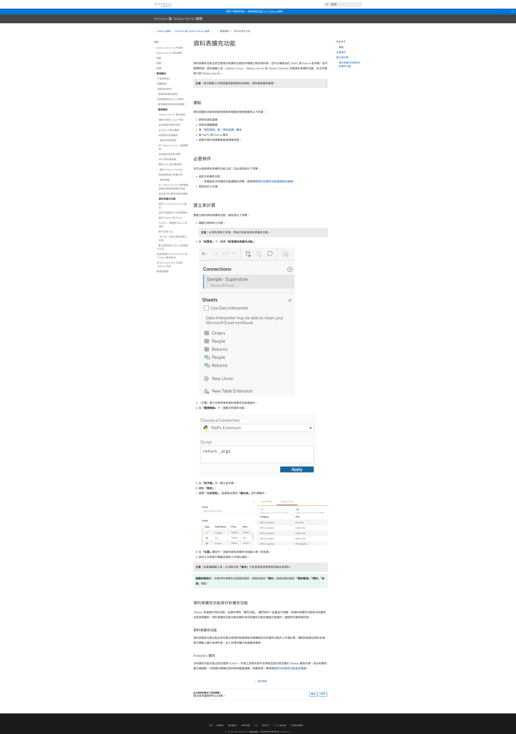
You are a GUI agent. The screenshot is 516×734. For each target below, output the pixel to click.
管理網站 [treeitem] (161, 73)
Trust (256, 725)
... (215, 31)
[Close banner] (512, 11)
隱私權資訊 (232, 725)
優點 (341, 47)
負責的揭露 (245, 725)
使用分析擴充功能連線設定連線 (274, 181)
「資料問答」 (209, 129)
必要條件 (341, 52)
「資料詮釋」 (228, 129)
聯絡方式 (265, 725)
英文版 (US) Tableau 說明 (268, 11)
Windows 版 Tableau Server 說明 (192, 31)
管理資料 (225, 31)
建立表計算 (342, 57)
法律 (210, 725)
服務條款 (220, 725)
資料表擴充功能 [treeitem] (167, 198)
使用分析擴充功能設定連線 (290, 668)
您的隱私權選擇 (297, 725)
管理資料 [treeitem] (162, 109)
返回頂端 (262, 681)
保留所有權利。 (254, 732)
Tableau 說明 (163, 31)
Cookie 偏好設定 (280, 725)
